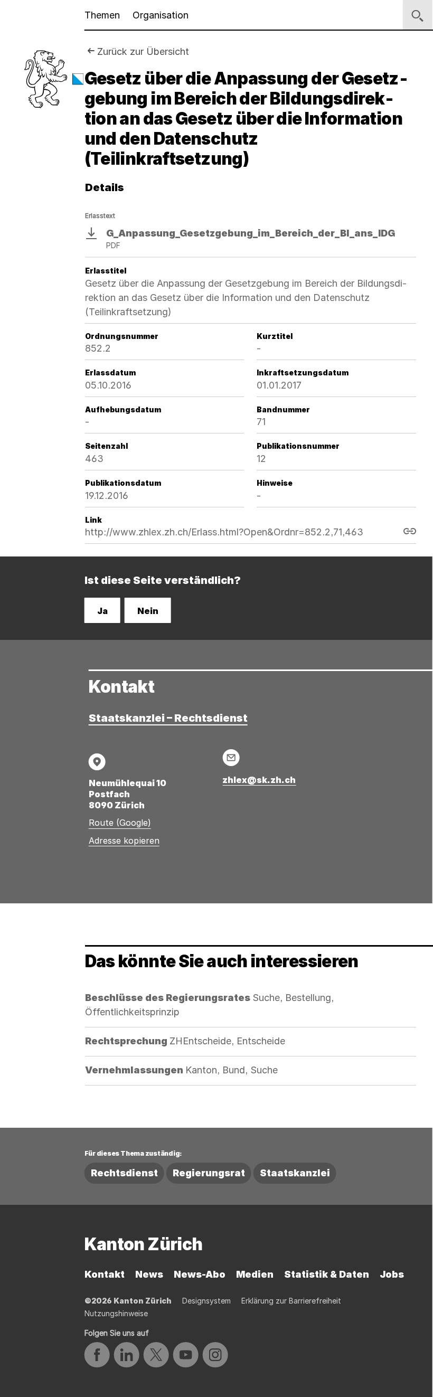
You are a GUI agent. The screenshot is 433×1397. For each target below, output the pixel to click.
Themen (102, 15)
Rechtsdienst (124, 1172)
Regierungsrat (209, 1172)
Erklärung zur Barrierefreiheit (291, 1300)
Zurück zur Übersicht (143, 51)
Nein (147, 611)
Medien (255, 1274)
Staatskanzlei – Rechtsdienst (168, 718)
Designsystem (206, 1300)
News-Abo (199, 1274)
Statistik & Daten (326, 1274)
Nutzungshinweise (116, 1313)
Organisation (161, 15)
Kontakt (104, 1274)
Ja (102, 611)
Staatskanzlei (295, 1172)
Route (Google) (120, 822)
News (149, 1274)
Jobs (392, 1274)
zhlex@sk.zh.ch (259, 780)
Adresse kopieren (124, 840)
